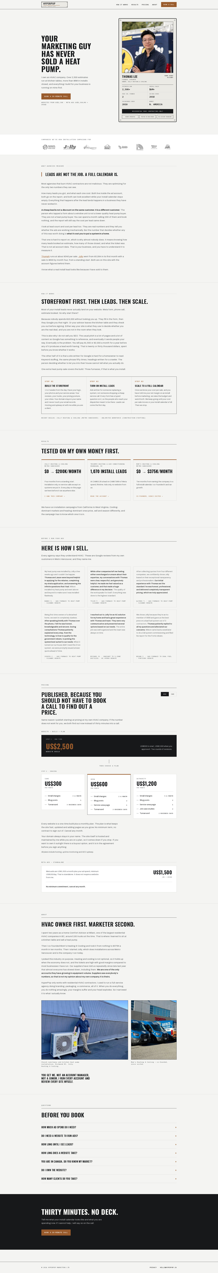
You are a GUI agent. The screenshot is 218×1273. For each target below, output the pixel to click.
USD (164, 694)
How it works (122, 5)
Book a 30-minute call (56, 96)
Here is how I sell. (64, 548)
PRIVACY (153, 1267)
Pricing (145, 5)
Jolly (80, 256)
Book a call (169, 4)
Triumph (45, 256)
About (154, 5)
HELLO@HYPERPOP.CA (168, 1267)
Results (134, 5)
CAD (172, 694)
